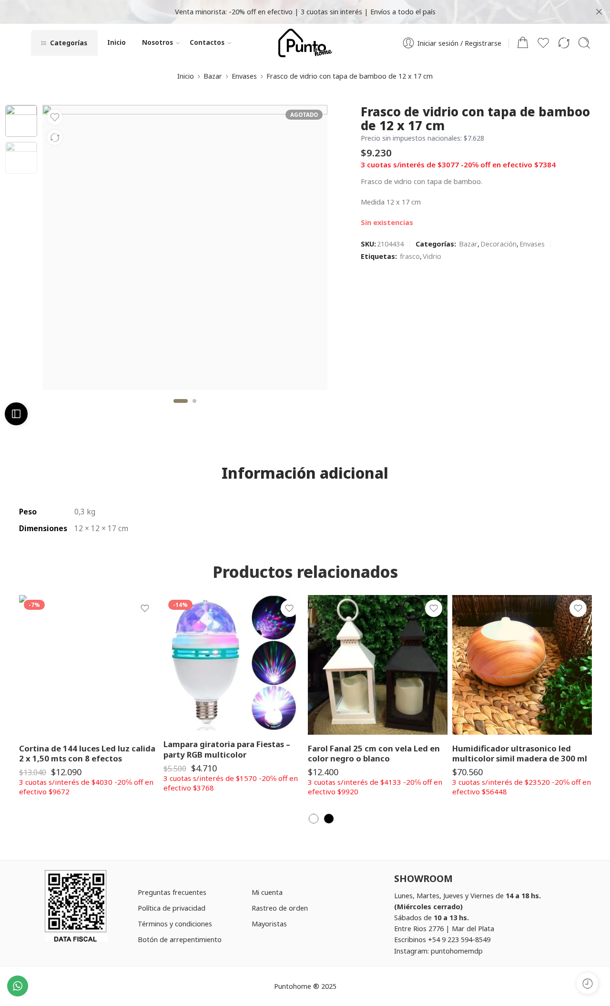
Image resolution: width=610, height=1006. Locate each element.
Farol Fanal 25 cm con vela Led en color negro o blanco (374, 753)
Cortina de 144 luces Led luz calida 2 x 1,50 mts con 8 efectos (87, 753)
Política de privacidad (171, 908)
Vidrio (432, 256)
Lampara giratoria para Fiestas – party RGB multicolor (226, 749)
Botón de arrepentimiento (180, 939)
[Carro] (522, 43)
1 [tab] (180, 409)
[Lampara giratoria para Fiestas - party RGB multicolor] (233, 663)
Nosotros (157, 42)
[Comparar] (54, 137)
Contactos (207, 42)
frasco (410, 256)
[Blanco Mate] (313, 818)
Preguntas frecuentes (172, 892)
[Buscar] (584, 43)
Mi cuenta (267, 892)
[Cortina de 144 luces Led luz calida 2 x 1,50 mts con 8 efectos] (89, 665)
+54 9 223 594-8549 (459, 939)
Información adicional (305, 473)
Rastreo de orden (280, 908)
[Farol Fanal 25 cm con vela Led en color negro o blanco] (377, 665)
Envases (244, 76)
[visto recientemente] (587, 983)
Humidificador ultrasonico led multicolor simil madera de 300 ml (519, 753)
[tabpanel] (185, 250)
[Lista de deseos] (54, 117)
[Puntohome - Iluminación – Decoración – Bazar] (305, 43)
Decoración (498, 243)
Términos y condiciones (175, 923)
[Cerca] (599, 12)
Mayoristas (269, 923)
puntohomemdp (457, 950)
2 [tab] (194, 409)
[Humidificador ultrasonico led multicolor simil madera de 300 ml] (522, 665)
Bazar (212, 76)
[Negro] (329, 818)
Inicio (116, 42)
